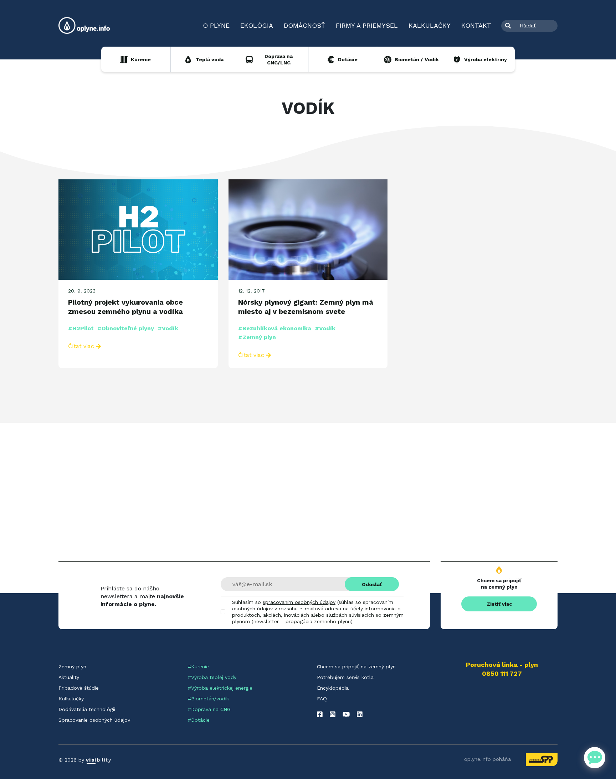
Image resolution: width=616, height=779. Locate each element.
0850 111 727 (502, 673)
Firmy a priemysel (367, 25)
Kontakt (476, 25)
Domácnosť (304, 25)
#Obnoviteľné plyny (125, 328)
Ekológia (256, 25)
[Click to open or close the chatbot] (594, 757)
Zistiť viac (499, 604)
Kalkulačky (430, 25)
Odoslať (372, 584)
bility (98, 760)
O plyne (216, 25)
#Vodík (168, 328)
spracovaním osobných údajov (299, 602)
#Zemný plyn (257, 337)
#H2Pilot (81, 328)
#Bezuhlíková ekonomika (274, 328)
